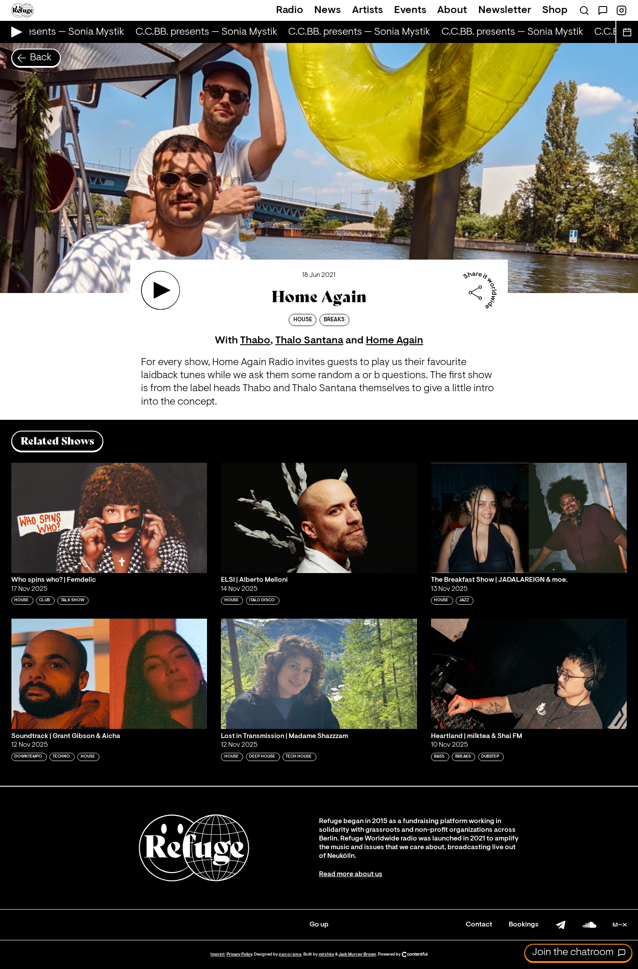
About (452, 10)
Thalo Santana (309, 341)
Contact (479, 924)
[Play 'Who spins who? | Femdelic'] (109, 518)
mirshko (326, 954)
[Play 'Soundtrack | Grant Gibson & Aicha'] (109, 674)
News (327, 10)
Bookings (524, 924)
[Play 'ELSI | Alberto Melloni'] (319, 518)
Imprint (217, 954)
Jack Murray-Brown (357, 954)
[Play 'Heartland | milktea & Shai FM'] (529, 674)
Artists (367, 10)
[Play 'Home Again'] (160, 290)
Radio (289, 10)
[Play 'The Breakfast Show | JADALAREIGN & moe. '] (529, 518)
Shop (555, 10)
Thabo (255, 341)
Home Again (394, 341)
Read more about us (350, 874)
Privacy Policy (239, 954)
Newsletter (504, 10)
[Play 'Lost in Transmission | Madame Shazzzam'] (319, 674)
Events (410, 10)
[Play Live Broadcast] (14, 32)
